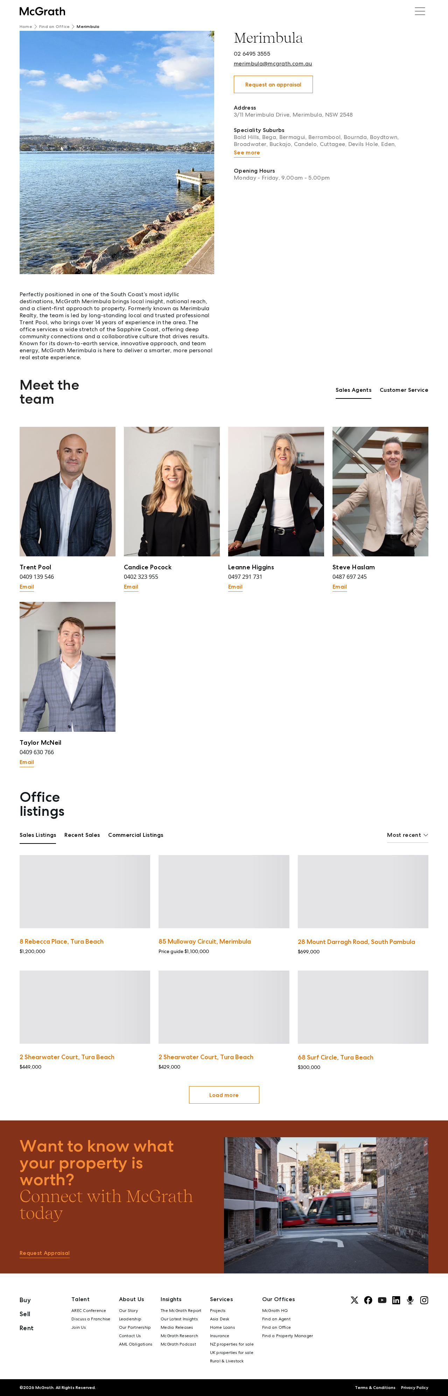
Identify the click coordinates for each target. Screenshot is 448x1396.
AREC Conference (88, 1310)
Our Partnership (135, 1327)
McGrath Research (179, 1336)
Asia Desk (220, 1319)
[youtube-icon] (382, 1300)
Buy (25, 1300)
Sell (25, 1314)
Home (26, 26)
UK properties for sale (231, 1352)
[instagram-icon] (424, 1300)
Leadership (130, 1319)
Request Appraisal (45, 1253)
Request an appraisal (273, 84)
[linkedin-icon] (396, 1300)
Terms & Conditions (375, 1387)
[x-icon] (354, 1300)
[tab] (353, 392)
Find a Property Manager (287, 1336)
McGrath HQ (275, 1310)
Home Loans (222, 1327)
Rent (27, 1328)
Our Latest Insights (179, 1319)
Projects (218, 1310)
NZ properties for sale (232, 1344)
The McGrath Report (181, 1310)
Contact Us (130, 1336)
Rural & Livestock (227, 1361)
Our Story (128, 1310)
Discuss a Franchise (91, 1319)
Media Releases (177, 1327)
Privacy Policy (414, 1387)
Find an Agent (276, 1319)
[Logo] (42, 11)
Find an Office (54, 26)
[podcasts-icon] (410, 1300)
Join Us (78, 1327)
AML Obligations (136, 1344)
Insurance (220, 1336)
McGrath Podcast (178, 1344)
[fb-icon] (368, 1300)
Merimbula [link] (88, 26)
